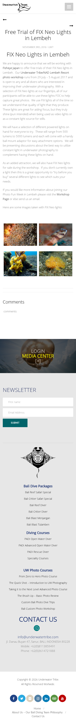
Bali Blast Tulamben (38, 524)
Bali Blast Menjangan (38, 518)
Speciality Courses (38, 558)
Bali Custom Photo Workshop (38, 608)
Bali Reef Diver (38, 505)
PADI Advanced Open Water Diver (38, 545)
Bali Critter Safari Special (38, 498)
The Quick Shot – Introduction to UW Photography (38, 583)
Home (37, 708)
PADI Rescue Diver (38, 552)
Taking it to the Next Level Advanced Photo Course (38, 589)
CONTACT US (38, 619)
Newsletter (19, 390)
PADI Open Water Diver (38, 539)
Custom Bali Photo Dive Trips (38, 602)
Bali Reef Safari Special (38, 492)
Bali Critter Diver (38, 511)
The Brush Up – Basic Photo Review (38, 595)
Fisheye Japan (11, 68)
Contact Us (38, 716)
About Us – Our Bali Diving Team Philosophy (37, 712)
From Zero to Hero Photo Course (38, 576)
